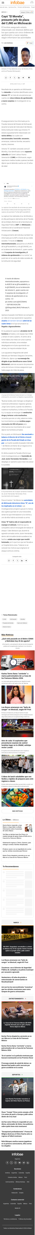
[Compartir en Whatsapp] (6, 77)
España (28, 1173)
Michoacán (13, 619)
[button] (3, 3)
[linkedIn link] (27, 1162)
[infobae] (17, 3)
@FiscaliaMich (21, 284)
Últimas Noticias (20, 1182)
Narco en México (22, 623)
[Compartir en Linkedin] (19, 77)
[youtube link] (19, 1162)
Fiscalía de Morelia (8, 623)
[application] (17, 383)
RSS (28, 1182)
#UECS (9, 284)
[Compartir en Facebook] (10, 77)
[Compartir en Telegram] (23, 77)
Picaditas (28, 7)
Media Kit (17, 1208)
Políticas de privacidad (24, 1219)
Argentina (14, 1173)
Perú (25, 1177)
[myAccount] (31, 2)
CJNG (4, 619)
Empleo (21, 1192)
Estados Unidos (12, 1177)
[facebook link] (7, 1162)
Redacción (15, 1192)
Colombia (21, 1173)
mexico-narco (7, 627)
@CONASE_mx (12, 287)
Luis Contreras (8, 43)
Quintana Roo (7, 7)
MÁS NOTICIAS (17, 811)
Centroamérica (10, 1182)
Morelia (22, 619)
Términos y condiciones (10, 1219)
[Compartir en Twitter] (14, 77)
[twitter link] (11, 1162)
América (7, 1173)
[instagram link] (15, 1162)
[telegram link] (23, 1162)
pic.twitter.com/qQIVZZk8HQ (16, 302)
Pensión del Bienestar (18, 7)
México (3, 12)
